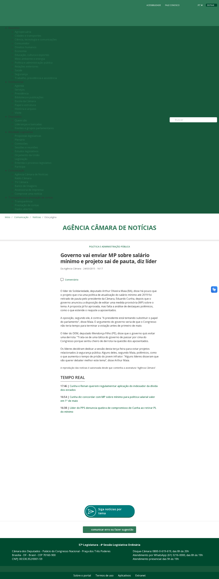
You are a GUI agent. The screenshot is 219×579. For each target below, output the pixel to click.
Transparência (23, 201)
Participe (20, 166)
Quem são (21, 120)
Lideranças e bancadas (28, 124)
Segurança (21, 74)
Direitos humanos (25, 47)
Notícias (37, 217)
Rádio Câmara (23, 178)
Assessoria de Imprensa (29, 190)
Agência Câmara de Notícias (31, 174)
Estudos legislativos (26, 151)
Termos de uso (104, 575)
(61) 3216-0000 (176, 555)
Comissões (21, 143)
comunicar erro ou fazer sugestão (111, 529)
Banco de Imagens (26, 186)
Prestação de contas (27, 205)
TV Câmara (21, 182)
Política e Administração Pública (109, 246)
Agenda (19, 86)
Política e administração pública (33, 62)
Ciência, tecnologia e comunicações (36, 39)
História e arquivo (25, 109)
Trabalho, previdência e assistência (36, 78)
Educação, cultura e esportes (32, 55)
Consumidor (22, 43)
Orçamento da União (27, 155)
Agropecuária (23, 32)
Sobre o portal (82, 575)
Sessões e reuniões (26, 147)
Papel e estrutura (25, 105)
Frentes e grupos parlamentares (34, 128)
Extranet (140, 575)
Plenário (20, 139)
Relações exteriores (26, 66)
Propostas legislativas (28, 136)
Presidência (22, 93)
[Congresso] (186, 5)
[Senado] (192, 5)
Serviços (20, 89)
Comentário (71, 279)
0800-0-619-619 (161, 551)
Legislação (21, 159)
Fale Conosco (172, 5)
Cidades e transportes (28, 35)
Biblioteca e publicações (29, 97)
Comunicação (21, 217)
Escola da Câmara (25, 101)
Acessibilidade (154, 5)
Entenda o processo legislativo (33, 163)
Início (7, 217)
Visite (18, 112)
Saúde (18, 70)
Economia (20, 51)
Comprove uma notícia (28, 193)
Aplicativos (124, 575)
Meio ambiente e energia (30, 59)
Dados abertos (24, 209)
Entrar (210, 5)
